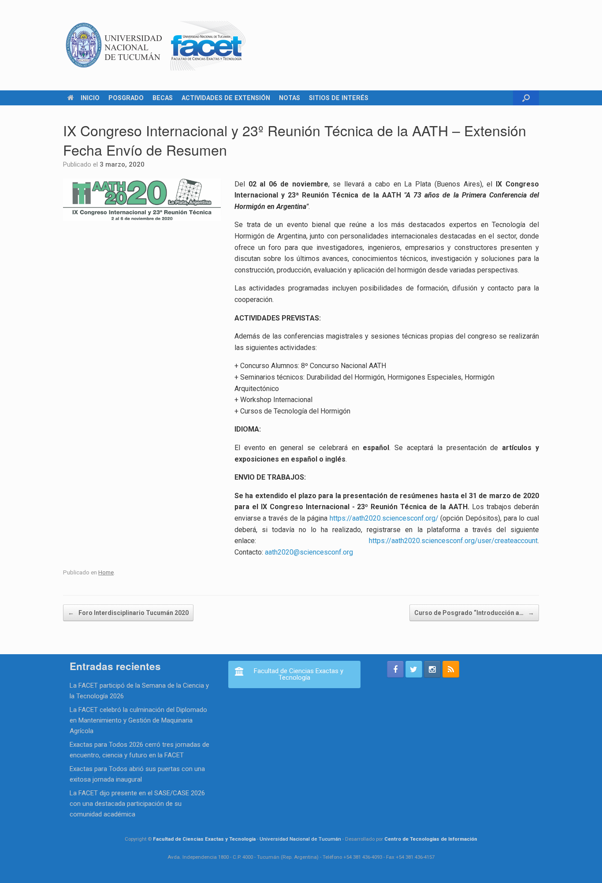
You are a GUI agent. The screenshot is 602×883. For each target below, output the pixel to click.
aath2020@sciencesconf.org (309, 552)
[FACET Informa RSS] (450, 669)
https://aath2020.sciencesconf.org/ (384, 518)
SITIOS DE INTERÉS (338, 97)
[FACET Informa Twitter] (413, 669)
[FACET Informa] (156, 45)
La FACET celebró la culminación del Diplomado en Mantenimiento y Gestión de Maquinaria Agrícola (138, 720)
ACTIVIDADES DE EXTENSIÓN (226, 97)
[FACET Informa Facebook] (395, 669)
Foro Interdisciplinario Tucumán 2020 (128, 612)
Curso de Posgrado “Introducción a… (474, 612)
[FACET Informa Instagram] (432, 669)
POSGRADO (126, 97)
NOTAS (289, 97)
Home (106, 572)
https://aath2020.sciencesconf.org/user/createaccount (453, 541)
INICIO (90, 97)
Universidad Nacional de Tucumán (300, 839)
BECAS (162, 97)
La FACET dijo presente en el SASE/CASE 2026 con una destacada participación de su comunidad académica (137, 803)
